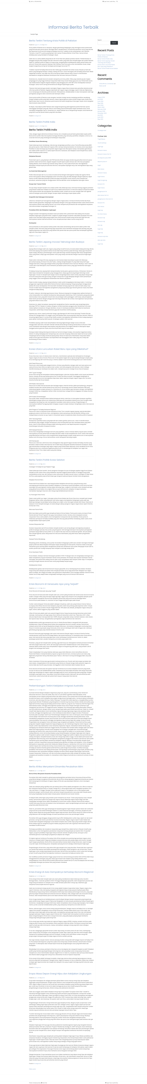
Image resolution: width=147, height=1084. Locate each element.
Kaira (39, 1082)
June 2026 (100, 101)
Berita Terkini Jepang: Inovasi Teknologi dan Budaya (56, 241)
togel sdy (100, 232)
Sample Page (34, 34)
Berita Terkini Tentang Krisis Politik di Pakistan (53, 40)
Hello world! (102, 86)
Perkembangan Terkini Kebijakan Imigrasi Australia (56, 685)
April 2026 (100, 105)
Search (100, 40)
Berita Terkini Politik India (42, 121)
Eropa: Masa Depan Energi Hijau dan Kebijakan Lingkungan (60, 973)
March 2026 (101, 107)
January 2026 (101, 111)
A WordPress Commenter (106, 83)
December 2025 (102, 113)
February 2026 (102, 109)
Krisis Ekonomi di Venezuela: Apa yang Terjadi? (53, 584)
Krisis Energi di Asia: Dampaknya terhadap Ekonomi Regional (61, 872)
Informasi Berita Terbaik (73, 27)
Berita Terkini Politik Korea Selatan (47, 459)
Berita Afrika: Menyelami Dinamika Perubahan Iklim (56, 766)
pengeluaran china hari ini (105, 199)
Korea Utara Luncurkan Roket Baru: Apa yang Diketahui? (58, 349)
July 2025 (100, 115)
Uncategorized (37, 115)
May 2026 (100, 103)
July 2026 (100, 99)
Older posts (32, 1069)
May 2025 (100, 119)
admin (45, 44)
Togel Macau (101, 139)
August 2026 (101, 97)
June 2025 (100, 117)
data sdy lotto (101, 240)
